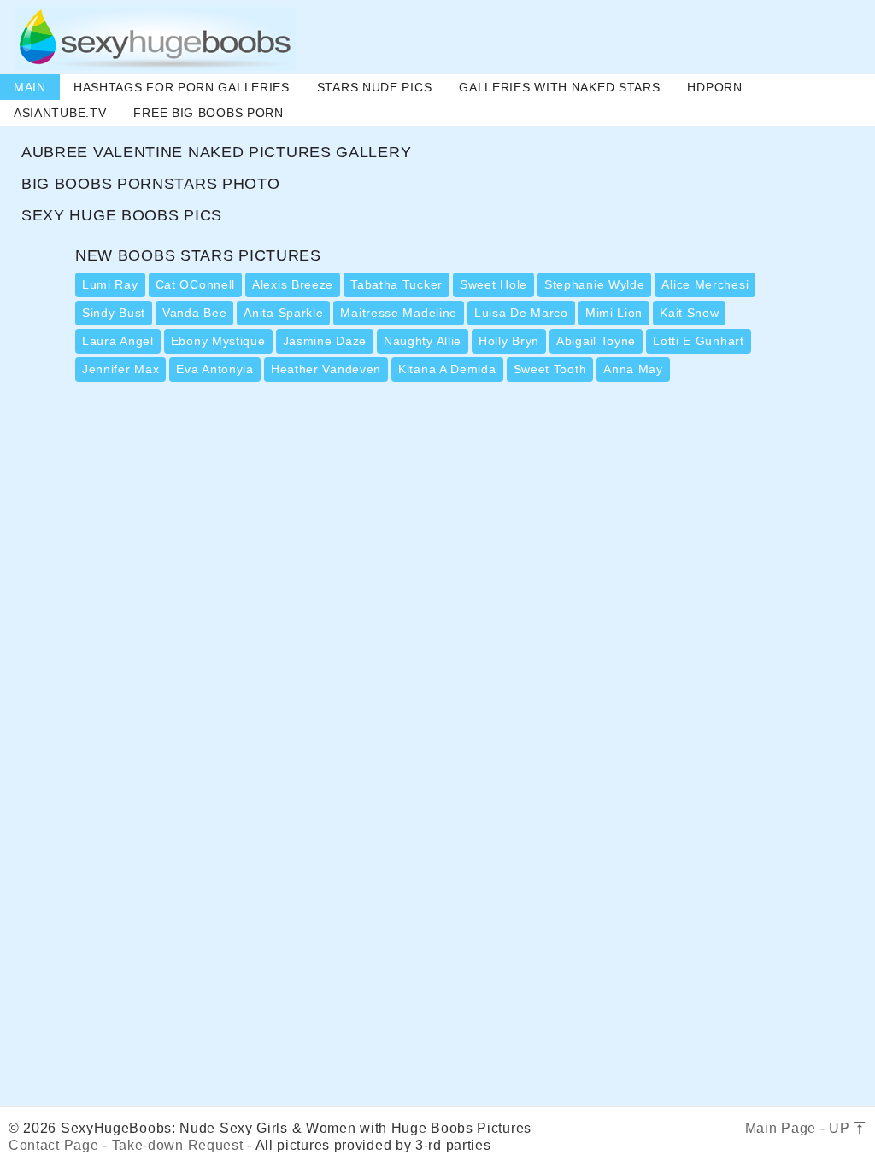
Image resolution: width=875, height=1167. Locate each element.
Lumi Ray (110, 284)
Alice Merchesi (705, 284)
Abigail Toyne (596, 341)
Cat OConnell (195, 284)
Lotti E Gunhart (698, 341)
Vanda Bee (194, 313)
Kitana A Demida (447, 369)
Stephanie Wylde (594, 284)
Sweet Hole (493, 284)
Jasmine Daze (325, 341)
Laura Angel (118, 341)
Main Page (780, 1128)
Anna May (633, 369)
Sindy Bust (113, 313)
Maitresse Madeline (398, 313)
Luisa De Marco (521, 313)
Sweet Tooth (550, 369)
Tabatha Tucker (396, 284)
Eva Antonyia (214, 369)
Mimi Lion (614, 313)
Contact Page (53, 1145)
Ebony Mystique (218, 341)
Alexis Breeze (292, 284)
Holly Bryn (509, 341)
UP (841, 1128)
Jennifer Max (120, 369)
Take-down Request (178, 1145)
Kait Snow (689, 313)
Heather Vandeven (326, 369)
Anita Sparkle (283, 313)
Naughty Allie (422, 341)
